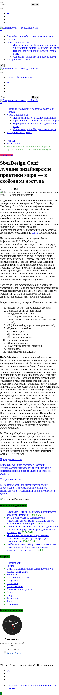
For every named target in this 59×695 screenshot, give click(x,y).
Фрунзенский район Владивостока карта (36, 47)
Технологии (6, 155)
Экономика (13, 604)
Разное (10, 592)
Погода (11, 39)
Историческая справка (19, 59)
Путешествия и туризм (19, 589)
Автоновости (14, 562)
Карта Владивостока (18, 42)
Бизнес (10, 565)
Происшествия (15, 586)
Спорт (10, 595)
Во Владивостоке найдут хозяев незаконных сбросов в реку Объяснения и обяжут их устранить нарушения (31, 547)
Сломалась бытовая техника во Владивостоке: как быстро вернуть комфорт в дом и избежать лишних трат (33, 529)
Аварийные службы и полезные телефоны (30, 36)
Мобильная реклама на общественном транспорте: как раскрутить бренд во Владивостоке (28, 538)
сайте (35, 232)
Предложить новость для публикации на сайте (33, 685)
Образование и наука (18, 577)
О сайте (11, 688)
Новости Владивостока (20, 77)
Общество (12, 580)
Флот (9, 601)
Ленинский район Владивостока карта (34, 45)
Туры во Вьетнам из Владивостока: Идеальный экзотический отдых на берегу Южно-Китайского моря (30, 520)
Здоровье (12, 574)
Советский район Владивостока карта (34, 56)
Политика (12, 583)
